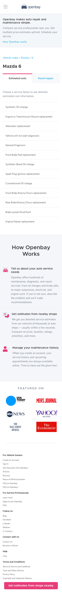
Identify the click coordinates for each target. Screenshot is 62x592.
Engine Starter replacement (20, 221)
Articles (6, 471)
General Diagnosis (15, 145)
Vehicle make (10, 57)
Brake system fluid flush (18, 212)
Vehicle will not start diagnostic (22, 135)
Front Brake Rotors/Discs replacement (26, 192)
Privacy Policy (9, 574)
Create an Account (11, 460)
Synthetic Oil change (17, 106)
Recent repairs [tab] (45, 78)
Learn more (8, 497)
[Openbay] (31, 7)
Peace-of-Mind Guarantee (14, 479)
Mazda (25, 57)
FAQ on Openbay (10, 483)
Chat (5, 556)
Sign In (5, 464)
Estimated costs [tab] (17, 78)
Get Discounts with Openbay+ (16, 468)
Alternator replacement (18, 126)
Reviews (6, 475)
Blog (5, 516)
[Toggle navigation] (5, 6)
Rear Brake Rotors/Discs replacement (26, 202)
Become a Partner (10, 545)
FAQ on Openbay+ (11, 487)
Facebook (7, 519)
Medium (6, 527)
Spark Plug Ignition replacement (23, 173)
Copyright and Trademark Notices (17, 578)
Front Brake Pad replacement (21, 154)
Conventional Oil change (19, 183)
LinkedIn (6, 523)
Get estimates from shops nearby (31, 585)
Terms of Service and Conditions (16, 566)
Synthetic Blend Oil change (20, 164)
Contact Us (7, 542)
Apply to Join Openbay (12, 501)
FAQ (5, 505)
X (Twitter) (8, 531)
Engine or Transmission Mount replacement (29, 116)
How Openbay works (15, 41)
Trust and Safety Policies (13, 570)
